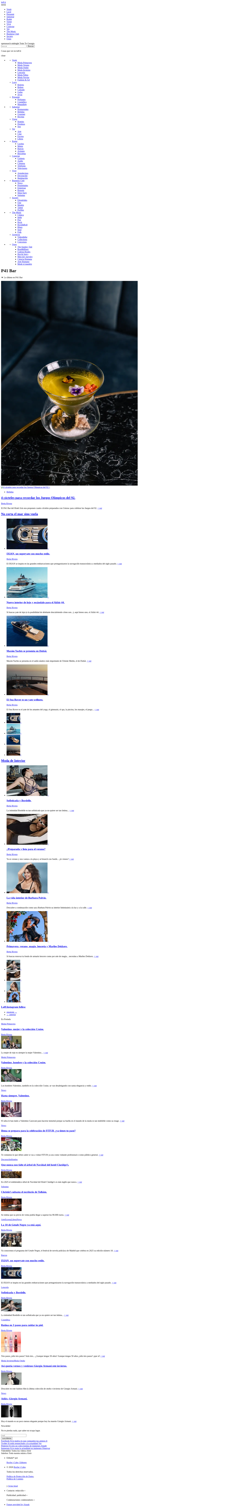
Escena (8, 1219)
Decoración (6, 1159)
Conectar (10, 26)
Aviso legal (13, 1486)
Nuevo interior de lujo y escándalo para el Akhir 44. (36, 602)
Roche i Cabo (20, 1467)
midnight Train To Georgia (22, 43)
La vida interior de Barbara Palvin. (26, 897)
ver (100, 508)
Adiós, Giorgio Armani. (14, 1398)
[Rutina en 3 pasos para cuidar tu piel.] (11, 1351)
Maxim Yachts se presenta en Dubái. (27, 651)
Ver (8, 29)
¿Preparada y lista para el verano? (26, 849)
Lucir (9, 12)
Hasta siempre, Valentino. (15, 1095)
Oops (9, 39)
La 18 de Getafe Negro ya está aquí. (21, 1224)
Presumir (10, 14)
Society (10, 36)
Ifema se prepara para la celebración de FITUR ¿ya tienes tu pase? (38, 1130)
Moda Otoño (19, 1361)
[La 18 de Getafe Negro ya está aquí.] (11, 1246)
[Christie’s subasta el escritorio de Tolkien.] (11, 1210)
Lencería (5, 1287)
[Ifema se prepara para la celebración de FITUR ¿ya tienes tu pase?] (11, 1150)
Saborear (10, 17)
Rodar (9, 19)
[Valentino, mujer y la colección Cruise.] (11, 1048)
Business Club (13, 34)
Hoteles (14, 1159)
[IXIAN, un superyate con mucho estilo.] (11, 1278)
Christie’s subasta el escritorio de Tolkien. (24, 1192)
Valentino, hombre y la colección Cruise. (23, 1062)
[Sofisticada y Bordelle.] (11, 1310)
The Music (11, 31)
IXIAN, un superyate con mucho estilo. (28, 553)
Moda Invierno (7, 1361)
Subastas (5, 1186)
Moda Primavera (8, 1024)
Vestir (9, 9)
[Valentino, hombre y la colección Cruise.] (11, 1081)
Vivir (9, 24)
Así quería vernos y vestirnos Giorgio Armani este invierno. (34, 1365)
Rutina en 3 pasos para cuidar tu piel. (22, 1325)
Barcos (4, 1255)
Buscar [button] (31, 46)
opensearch (6, 43)
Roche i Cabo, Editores (17, 1462)
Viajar (9, 21)
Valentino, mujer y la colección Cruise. (22, 1029)
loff (3, 2)
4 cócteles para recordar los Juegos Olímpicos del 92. (38, 497)
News (3, 1090)
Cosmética (5, 1320)
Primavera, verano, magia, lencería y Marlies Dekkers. (37, 946)
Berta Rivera (12, 559)
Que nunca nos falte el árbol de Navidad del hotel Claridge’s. (35, 1164)
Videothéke (22, 237)
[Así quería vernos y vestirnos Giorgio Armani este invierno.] (11, 1384)
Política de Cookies (15, 1479)
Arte (3, 1219)
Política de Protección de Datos (20, 1476)
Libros (14, 1219)
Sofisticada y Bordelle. (19, 800)
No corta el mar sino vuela (19, 514)
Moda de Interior (13, 760)
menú (3, 5)
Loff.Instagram (13, 1007)
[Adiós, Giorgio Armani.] (11, 1416)
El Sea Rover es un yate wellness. (25, 699)
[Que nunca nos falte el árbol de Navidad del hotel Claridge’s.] (11, 1177)
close (3, 55)
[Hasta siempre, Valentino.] (11, 1116)
